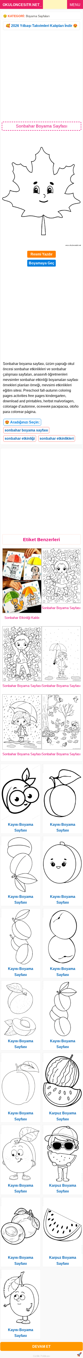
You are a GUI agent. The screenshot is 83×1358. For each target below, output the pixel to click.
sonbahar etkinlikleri (57, 438)
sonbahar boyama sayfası (26, 430)
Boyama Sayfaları (38, 16)
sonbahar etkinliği (20, 438)
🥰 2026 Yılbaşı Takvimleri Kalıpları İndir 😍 (41, 26)
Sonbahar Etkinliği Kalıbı (21, 617)
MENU (75, 5)
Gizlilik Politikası (41, 1356)
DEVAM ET (41, 1346)
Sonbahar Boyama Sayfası (61, 608)
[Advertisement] (41, 75)
